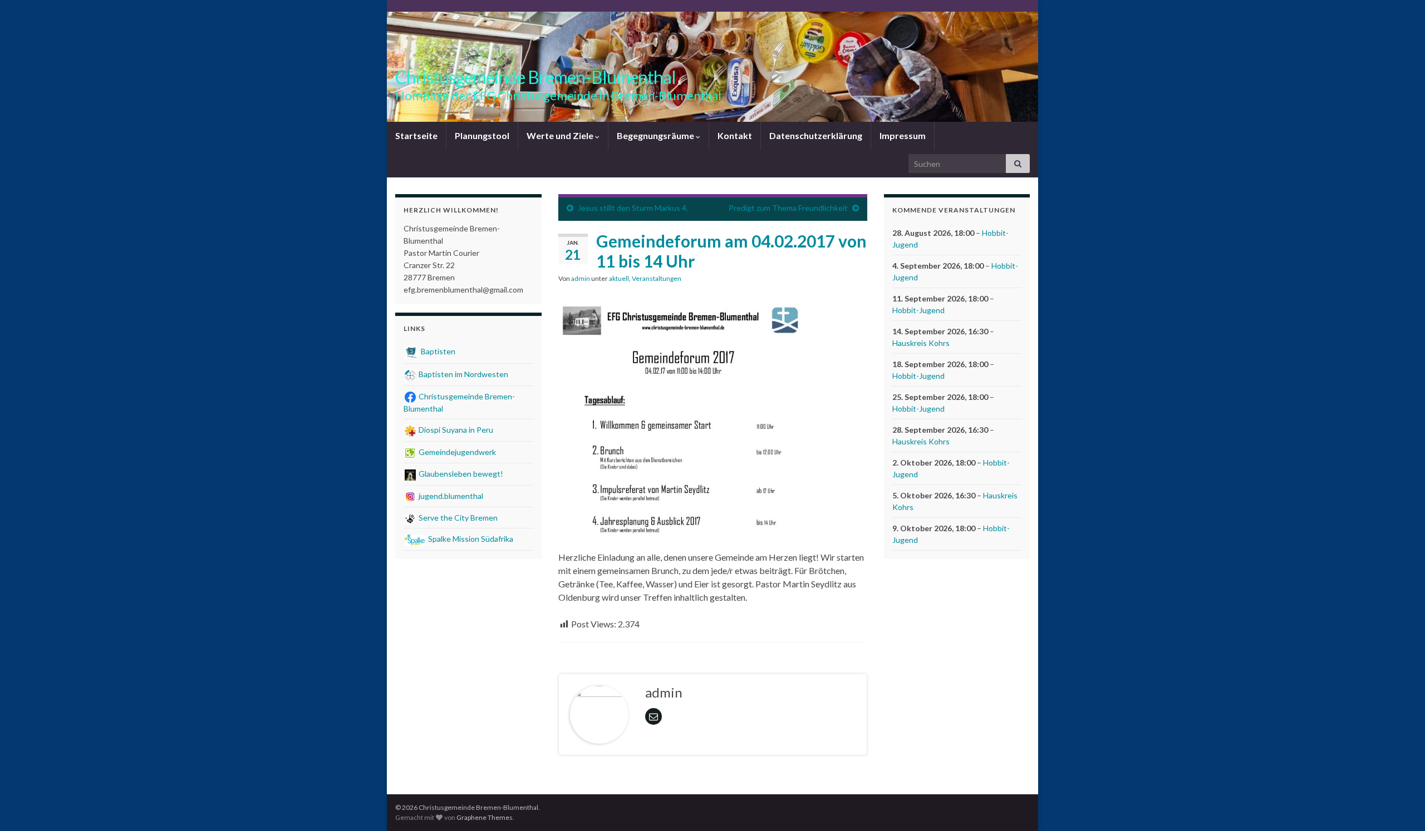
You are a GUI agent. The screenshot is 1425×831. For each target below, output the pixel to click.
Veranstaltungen (656, 278)
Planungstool (482, 135)
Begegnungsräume (656, 135)
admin (580, 278)
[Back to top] (1400, 806)
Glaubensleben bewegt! (460, 473)
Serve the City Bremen (457, 517)
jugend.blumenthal (450, 496)
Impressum (902, 135)
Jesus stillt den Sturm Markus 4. (633, 207)
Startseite (416, 135)
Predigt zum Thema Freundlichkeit (788, 207)
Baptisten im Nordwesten (462, 374)
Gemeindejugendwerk (456, 452)
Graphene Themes (484, 817)
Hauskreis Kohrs (921, 343)
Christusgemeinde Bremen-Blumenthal (535, 77)
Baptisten (437, 351)
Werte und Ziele (561, 135)
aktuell (619, 278)
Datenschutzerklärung (815, 135)
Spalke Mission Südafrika (469, 538)
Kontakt (735, 135)
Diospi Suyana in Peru (455, 429)
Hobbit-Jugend (918, 310)
